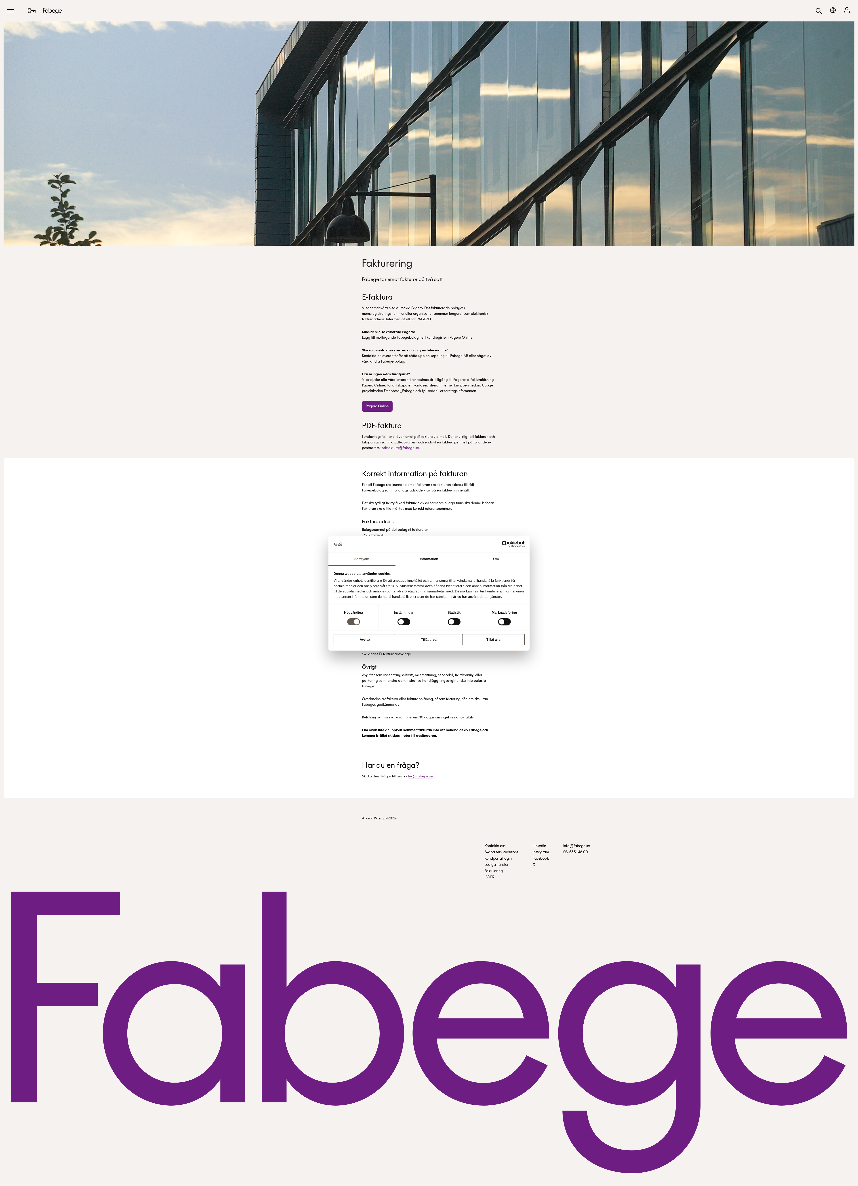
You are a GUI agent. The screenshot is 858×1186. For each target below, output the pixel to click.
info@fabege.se (576, 846)
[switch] (403, 621)
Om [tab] (496, 559)
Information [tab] (429, 559)
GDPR (489, 877)
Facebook (541, 859)
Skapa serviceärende (502, 852)
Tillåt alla (493, 640)
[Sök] (819, 10)
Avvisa (365, 640)
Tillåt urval (429, 640)
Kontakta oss (495, 846)
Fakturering (494, 871)
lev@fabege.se (420, 776)
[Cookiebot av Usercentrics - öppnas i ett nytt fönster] (505, 544)
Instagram (541, 852)
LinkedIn (539, 846)
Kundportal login (498, 859)
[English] (833, 10)
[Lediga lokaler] (31, 10)
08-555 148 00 (575, 852)
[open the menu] (10, 10)
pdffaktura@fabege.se (400, 448)
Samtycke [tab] (362, 559)
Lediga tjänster (497, 865)
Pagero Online (377, 406)
